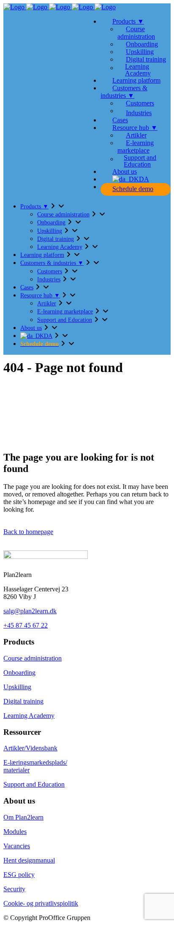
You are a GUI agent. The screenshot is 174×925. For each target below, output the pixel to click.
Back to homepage (28, 531)
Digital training (23, 701)
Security (14, 889)
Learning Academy (28, 715)
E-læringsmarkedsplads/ (35, 762)
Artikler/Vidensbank (30, 748)
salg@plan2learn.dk (30, 611)
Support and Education (34, 784)
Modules (15, 831)
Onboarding (19, 672)
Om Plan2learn (23, 817)
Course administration (32, 658)
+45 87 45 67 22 (25, 625)
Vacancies (16, 845)
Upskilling (17, 686)
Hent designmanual (29, 860)
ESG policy (19, 874)
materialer (16, 770)
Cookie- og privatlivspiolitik (40, 903)
